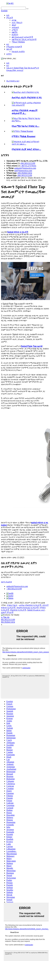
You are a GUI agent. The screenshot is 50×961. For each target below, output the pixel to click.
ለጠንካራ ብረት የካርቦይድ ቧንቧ (27, 97)
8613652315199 (8, 619)
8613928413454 (8, 622)
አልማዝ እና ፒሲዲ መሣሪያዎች (24, 39)
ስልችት (15, 32)
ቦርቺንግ (15, 34)
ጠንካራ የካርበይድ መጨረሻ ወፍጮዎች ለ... (24, 112)
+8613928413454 (24, 173)
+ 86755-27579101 (28, 166)
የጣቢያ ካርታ (12, 605)
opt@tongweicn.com (23, 170)
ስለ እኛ (9, 49)
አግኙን (9, 54)
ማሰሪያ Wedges (18, 42)
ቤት (7, 15)
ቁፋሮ (14, 25)
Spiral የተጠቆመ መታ (36, 610)
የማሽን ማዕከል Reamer (23, 136)
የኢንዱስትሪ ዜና (12, 81)
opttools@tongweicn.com (25, 168)
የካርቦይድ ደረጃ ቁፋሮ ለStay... (26, 149)
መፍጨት (15, 27)
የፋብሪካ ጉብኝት (18, 51)
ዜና (7, 44)
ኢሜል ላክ (5, 617)
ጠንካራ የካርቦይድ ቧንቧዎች (30, 605)
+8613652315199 (27, 163)
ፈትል (14, 20)
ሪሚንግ (15, 30)
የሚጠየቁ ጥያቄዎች (14, 46)
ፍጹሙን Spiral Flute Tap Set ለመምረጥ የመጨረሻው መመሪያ (22, 69)
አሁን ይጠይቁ (6, 582)
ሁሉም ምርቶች (7, 612)
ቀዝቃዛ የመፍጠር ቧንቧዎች (28, 607)
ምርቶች (9, 18)
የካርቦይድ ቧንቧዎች (18, 610)
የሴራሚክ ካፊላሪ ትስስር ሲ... (25, 126)
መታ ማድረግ (17, 22)
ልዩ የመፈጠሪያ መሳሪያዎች (22, 37)
